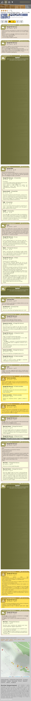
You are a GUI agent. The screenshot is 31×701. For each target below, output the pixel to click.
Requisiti (25, 681)
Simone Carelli (6, 191)
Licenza (9, 681)
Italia (7, 5)
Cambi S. (7, 639)
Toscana (12, 5)
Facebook (13, 682)
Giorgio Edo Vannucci (12, 26)
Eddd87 (5, 211)
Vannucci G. (11, 640)
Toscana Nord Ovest (17, 6)
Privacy (20, 681)
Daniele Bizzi (10, 168)
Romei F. (2, 640)
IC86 (4, 202)
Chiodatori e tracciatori (15, 679)
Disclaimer (14, 681)
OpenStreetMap (26, 676)
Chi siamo (25, 679)
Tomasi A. (6, 640)
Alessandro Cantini (7, 323)
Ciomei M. (11, 639)
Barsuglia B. (3, 639)
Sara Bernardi (6, 306)
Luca (8, 225)
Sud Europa (2, 6)
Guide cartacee (5, 679)
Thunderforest (17, 676)
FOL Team (5, 462)
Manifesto (3, 681)
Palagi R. (23, 639)
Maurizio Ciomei (7, 426)
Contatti (3, 682)
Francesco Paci (10, 299)
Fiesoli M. (19, 639)
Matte (4, 248)
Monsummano (23, 5)
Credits (8, 682)
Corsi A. (15, 639)
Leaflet (10, 676)
